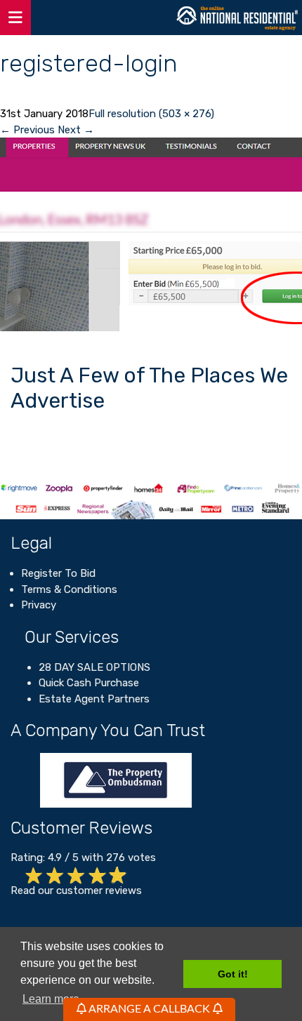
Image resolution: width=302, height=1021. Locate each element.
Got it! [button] (233, 974)
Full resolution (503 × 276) (151, 113)
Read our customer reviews (76, 890)
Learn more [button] (50, 999)
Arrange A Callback (149, 1009)
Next (76, 130)
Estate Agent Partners (94, 699)
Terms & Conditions (69, 589)
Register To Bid (58, 573)
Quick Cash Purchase (89, 682)
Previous (27, 130)
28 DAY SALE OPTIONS (94, 667)
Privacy (38, 605)
